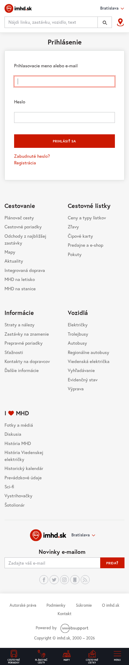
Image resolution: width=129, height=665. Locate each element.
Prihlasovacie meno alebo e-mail (46, 66)
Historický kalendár (23, 468)
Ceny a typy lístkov (87, 218)
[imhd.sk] (18, 8)
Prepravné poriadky (23, 343)
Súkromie (84, 605)
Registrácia (25, 163)
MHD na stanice (20, 288)
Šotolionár (14, 505)
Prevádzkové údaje (23, 477)
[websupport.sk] (75, 627)
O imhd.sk (110, 605)
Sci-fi (9, 486)
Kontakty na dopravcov (27, 361)
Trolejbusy (78, 334)
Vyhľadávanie (81, 370)
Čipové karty (80, 236)
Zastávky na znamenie (26, 334)
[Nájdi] (105, 22)
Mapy (9, 252)
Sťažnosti (13, 352)
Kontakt (64, 613)
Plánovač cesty (19, 218)
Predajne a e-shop (85, 245)
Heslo (19, 102)
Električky (78, 325)
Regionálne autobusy (88, 352)
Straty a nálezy (19, 325)
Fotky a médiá (18, 425)
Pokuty (75, 254)
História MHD (17, 443)
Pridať (112, 563)
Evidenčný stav (83, 380)
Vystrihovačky (18, 496)
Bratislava (80, 535)
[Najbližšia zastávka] (120, 22)
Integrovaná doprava (24, 270)
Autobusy (77, 343)
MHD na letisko (19, 279)
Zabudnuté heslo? (32, 156)
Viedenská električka (89, 361)
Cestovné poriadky (23, 227)
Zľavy (73, 227)
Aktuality (13, 261)
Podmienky (55, 605)
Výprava (76, 389)
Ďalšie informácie (21, 370)
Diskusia (12, 434)
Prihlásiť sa (64, 141)
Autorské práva (23, 605)
